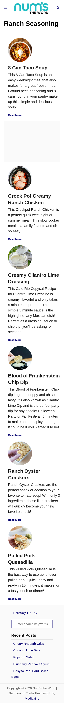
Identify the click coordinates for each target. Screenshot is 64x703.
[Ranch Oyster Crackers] (20, 453)
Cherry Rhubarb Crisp (28, 643)
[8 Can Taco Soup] (20, 50)
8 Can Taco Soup (27, 67)
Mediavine (32, 698)
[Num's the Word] (31, 8)
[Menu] (5, 8)
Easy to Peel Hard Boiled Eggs (30, 674)
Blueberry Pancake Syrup (31, 664)
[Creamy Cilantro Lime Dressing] (20, 257)
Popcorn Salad (23, 657)
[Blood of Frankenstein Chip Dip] (20, 358)
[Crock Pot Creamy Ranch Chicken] (20, 178)
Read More (14, 115)
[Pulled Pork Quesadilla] (20, 538)
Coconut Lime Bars (26, 650)
